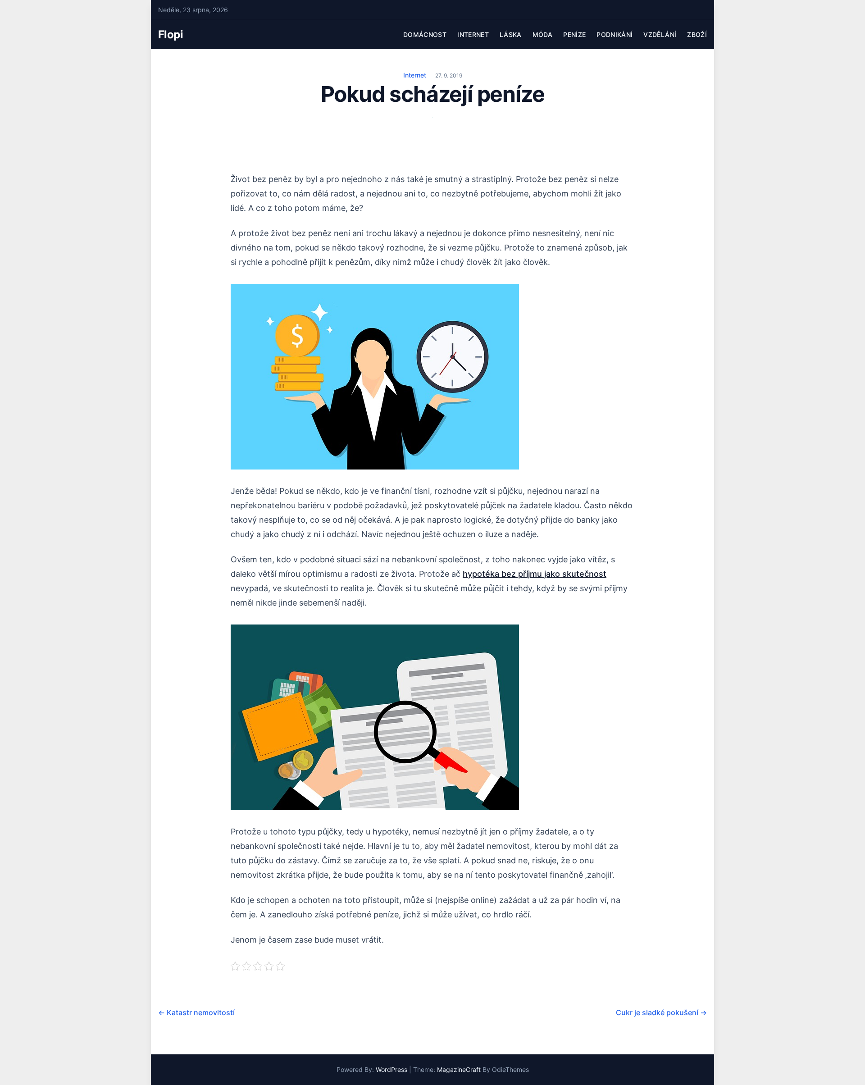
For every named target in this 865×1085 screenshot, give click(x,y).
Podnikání (614, 34)
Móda (542, 34)
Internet (473, 34)
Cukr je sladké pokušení (661, 1012)
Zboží (697, 34)
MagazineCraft (459, 1069)
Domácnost (424, 34)
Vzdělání (659, 34)
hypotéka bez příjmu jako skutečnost (534, 574)
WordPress (391, 1069)
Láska (511, 34)
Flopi (170, 34)
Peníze (574, 34)
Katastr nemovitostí (196, 1012)
